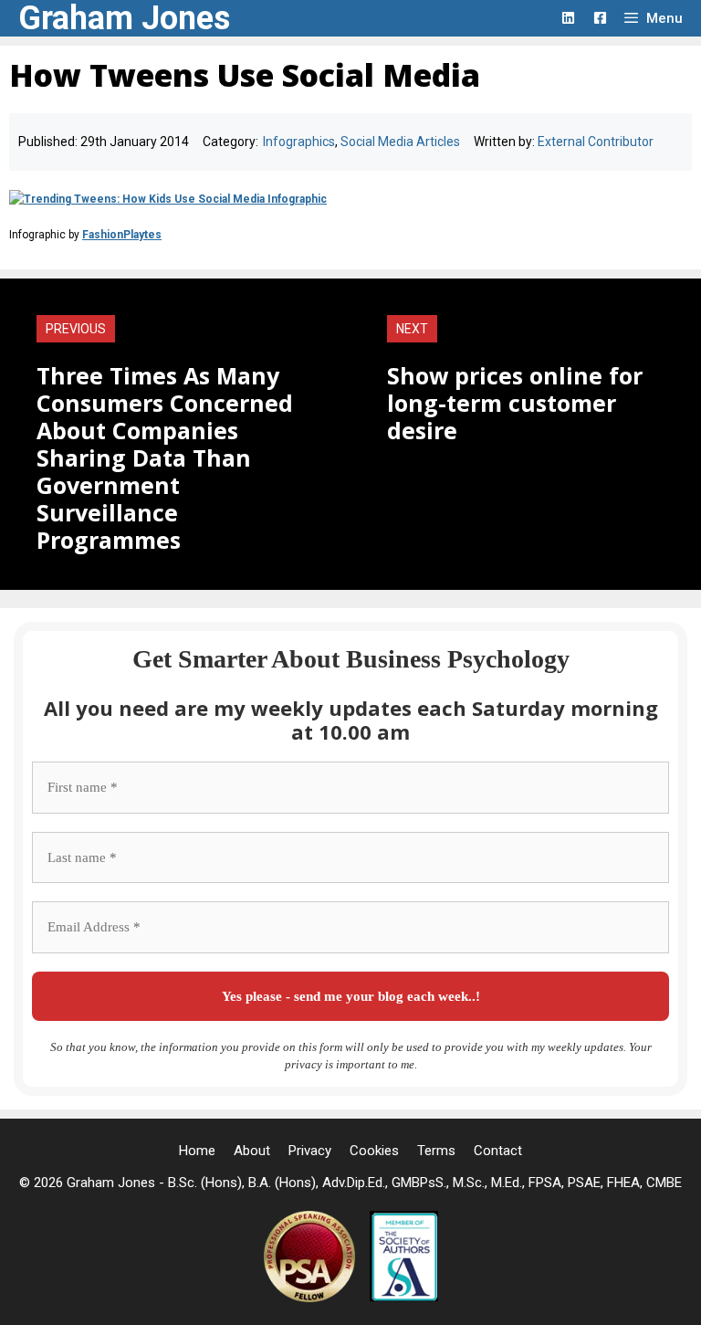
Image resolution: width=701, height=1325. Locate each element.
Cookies (374, 1150)
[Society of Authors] (404, 1297)
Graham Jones (124, 18)
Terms (436, 1150)
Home (197, 1150)
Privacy (309, 1150)
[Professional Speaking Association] (311, 1297)
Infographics (299, 141)
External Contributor (596, 141)
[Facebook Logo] (600, 17)
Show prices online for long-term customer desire (515, 403)
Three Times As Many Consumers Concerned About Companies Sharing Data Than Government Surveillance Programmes (165, 457)
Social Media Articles (400, 141)
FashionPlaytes (122, 234)
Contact (498, 1150)
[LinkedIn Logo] (568, 17)
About (252, 1150)
